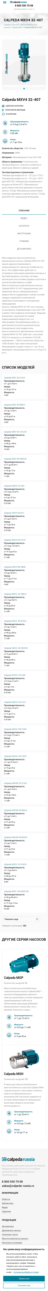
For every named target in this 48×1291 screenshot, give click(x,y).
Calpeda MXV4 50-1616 (14, 540)
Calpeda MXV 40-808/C (14, 404)
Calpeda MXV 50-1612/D (15, 431)
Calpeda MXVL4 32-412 (14, 702)
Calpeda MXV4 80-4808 (14, 567)
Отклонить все (24, 1285)
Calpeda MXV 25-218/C (14, 377)
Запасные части (10, 1234)
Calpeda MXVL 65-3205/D (16, 648)
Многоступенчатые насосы (15, 1238)
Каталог (15, 25)
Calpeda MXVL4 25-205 (14, 675)
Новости (6, 1199)
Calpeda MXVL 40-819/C (15, 621)
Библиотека (7, 1203)
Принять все (24, 1279)
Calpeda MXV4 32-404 (14, 485)
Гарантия (6, 1211)
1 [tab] (24, 88)
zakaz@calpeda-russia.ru (24, 9)
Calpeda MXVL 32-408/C (15, 594)
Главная (7, 25)
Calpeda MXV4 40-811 (14, 512)
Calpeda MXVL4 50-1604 (15, 729)
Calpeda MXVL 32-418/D (15, 864)
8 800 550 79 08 (24, 5)
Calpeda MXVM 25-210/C (15, 783)
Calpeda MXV (17, 27)
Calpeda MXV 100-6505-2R (16, 891)
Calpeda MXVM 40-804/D (15, 837)
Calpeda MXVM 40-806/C (15, 810)
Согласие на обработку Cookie (26, 1272)
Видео (5, 1207)
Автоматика (8, 1226)
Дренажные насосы (11, 1230)
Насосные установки (12, 1243)
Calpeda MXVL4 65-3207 (15, 756)
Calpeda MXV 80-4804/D (15, 458)
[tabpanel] (24, 62)
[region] (24, 1268)
